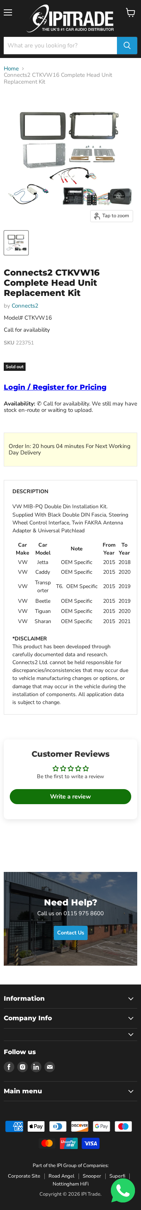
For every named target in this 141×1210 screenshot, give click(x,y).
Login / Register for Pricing (55, 387)
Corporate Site (24, 1176)
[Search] (127, 45)
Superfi (117, 1176)
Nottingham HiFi (71, 1184)
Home (11, 69)
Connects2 (25, 305)
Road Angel (61, 1176)
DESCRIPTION (30, 491)
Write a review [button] (70, 796)
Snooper (92, 1176)
